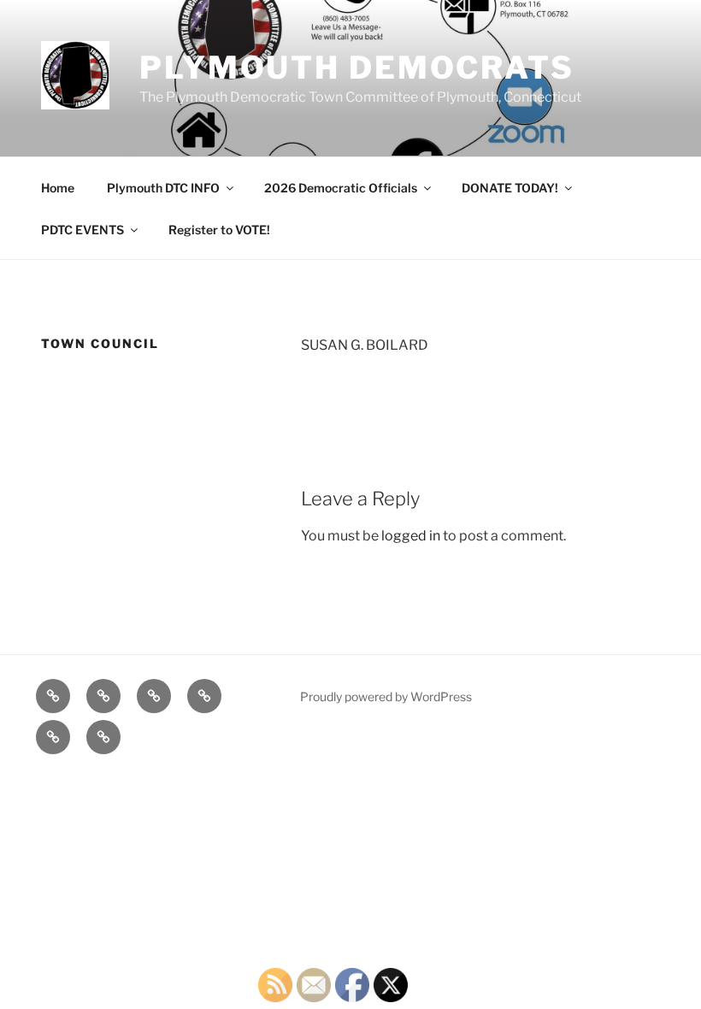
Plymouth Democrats (356, 67)
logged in (410, 536)
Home (57, 187)
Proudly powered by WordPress (386, 696)
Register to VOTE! (219, 229)
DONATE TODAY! (510, 187)
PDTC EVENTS (82, 229)
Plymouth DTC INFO (163, 187)
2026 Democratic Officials (340, 187)
